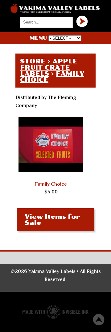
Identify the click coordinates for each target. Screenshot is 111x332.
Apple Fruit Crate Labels (48, 67)
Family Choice (51, 184)
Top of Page (98, 319)
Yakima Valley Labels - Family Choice (55, 8)
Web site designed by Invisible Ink (55, 312)
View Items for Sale (52, 219)
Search (82, 21)
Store (33, 61)
